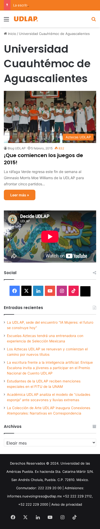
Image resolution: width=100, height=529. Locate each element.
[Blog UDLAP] (25, 19)
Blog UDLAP (17, 148)
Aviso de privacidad (66, 504)
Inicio (11, 34)
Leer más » (19, 195)
